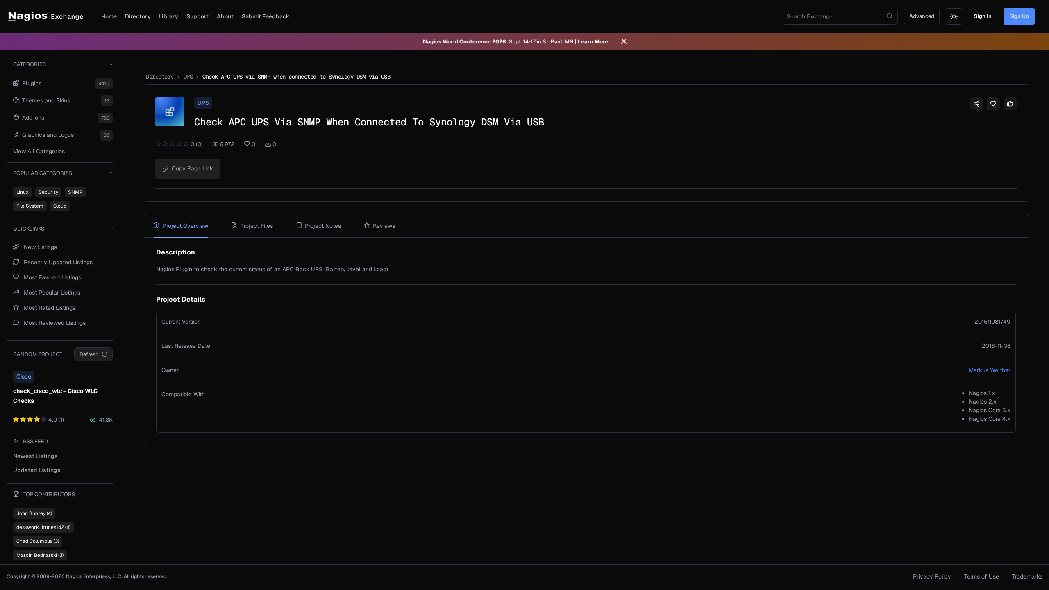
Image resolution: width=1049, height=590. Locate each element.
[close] (624, 42)
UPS (188, 76)
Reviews (384, 225)
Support (197, 16)
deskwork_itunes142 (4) (43, 527)
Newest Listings (35, 456)
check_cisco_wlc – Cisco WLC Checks (55, 395)
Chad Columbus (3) (37, 541)
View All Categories (39, 151)
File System (29, 206)
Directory (138, 16)
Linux (22, 192)
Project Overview (185, 225)
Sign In (983, 16)
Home (109, 16)
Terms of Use (981, 576)
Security (48, 192)
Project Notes (323, 225)
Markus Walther (989, 370)
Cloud (59, 206)
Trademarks (1027, 576)
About (225, 16)
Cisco (23, 376)
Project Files (256, 225)
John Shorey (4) (34, 513)
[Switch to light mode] (954, 16)
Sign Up (1019, 16)
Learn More (593, 41)
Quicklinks (28, 228)
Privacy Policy (932, 576)
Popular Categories (42, 173)
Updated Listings (37, 470)
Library (168, 16)
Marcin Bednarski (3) (40, 555)
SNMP (75, 192)
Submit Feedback (266, 16)
